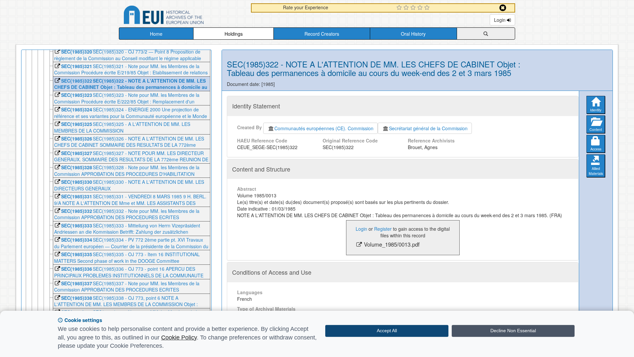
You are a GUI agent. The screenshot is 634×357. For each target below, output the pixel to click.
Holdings (234, 33)
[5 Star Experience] (427, 8)
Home (156, 33)
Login (500, 20)
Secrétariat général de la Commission (428, 128)
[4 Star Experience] (420, 8)
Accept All (387, 330)
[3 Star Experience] (413, 8)
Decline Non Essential (513, 330)
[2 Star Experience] (407, 8)
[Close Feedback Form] (502, 8)
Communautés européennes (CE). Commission (323, 128)
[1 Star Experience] (400, 8)
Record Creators (321, 33)
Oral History (413, 33)
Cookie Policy (179, 337)
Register (383, 228)
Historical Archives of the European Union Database (182, 16)
